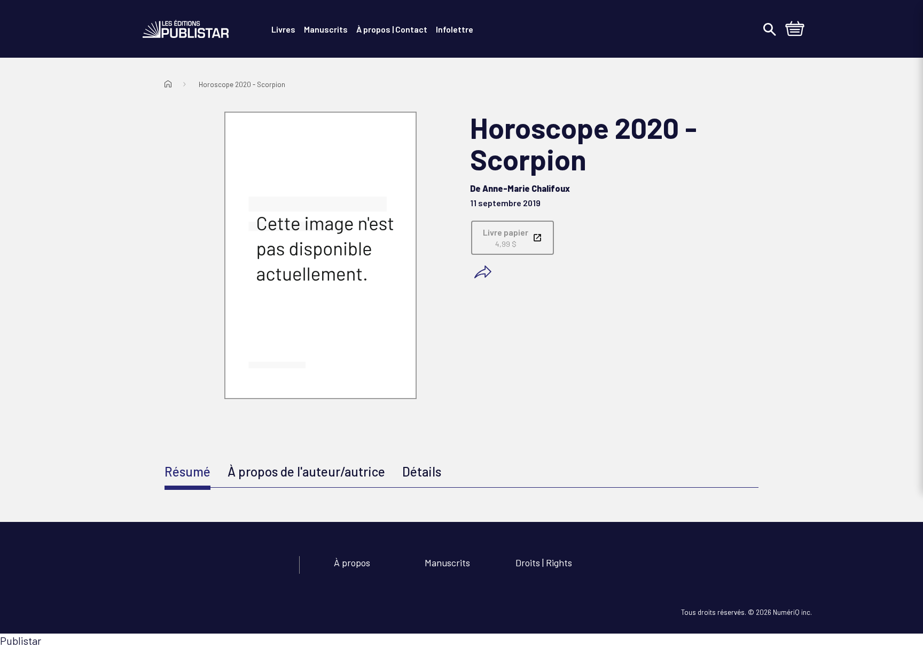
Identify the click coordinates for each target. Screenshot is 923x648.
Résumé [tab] (187, 471)
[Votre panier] (795, 30)
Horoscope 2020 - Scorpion (242, 84)
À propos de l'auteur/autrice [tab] (306, 471)
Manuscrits (447, 562)
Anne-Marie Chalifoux (526, 188)
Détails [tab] (421, 471)
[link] (512, 238)
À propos (352, 562)
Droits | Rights (543, 562)
